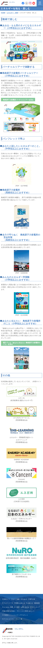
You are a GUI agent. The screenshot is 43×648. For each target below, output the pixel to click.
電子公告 (32, 599)
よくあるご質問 (8, 607)
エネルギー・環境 (12, 12)
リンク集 (19, 619)
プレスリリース (8, 603)
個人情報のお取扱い (10, 611)
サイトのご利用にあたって (26, 611)
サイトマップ (36, 607)
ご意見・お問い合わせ (22, 607)
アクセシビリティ (9, 619)
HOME (3, 12)
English (24, 599)
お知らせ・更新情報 (34, 603)
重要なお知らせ (20, 603)
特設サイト (7, 599)
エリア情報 (16, 599)
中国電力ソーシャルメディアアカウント (16, 615)
